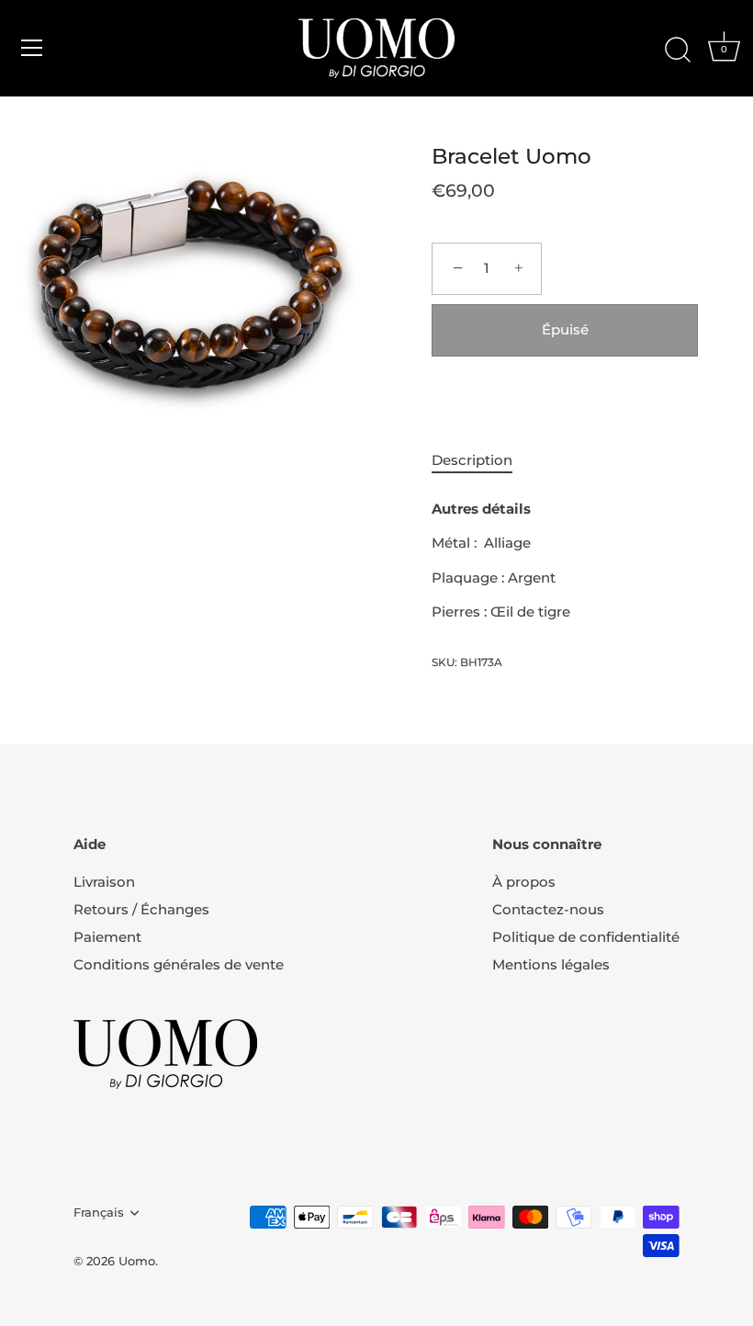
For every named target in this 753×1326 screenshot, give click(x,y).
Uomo (136, 1261)
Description (472, 460)
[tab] (481, 460)
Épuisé (565, 329)
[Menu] (32, 48)
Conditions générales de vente (178, 964)
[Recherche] (677, 50)
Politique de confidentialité (586, 937)
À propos (524, 881)
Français (98, 1212)
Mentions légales (551, 964)
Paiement (107, 937)
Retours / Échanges (141, 909)
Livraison (104, 881)
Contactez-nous (548, 909)
